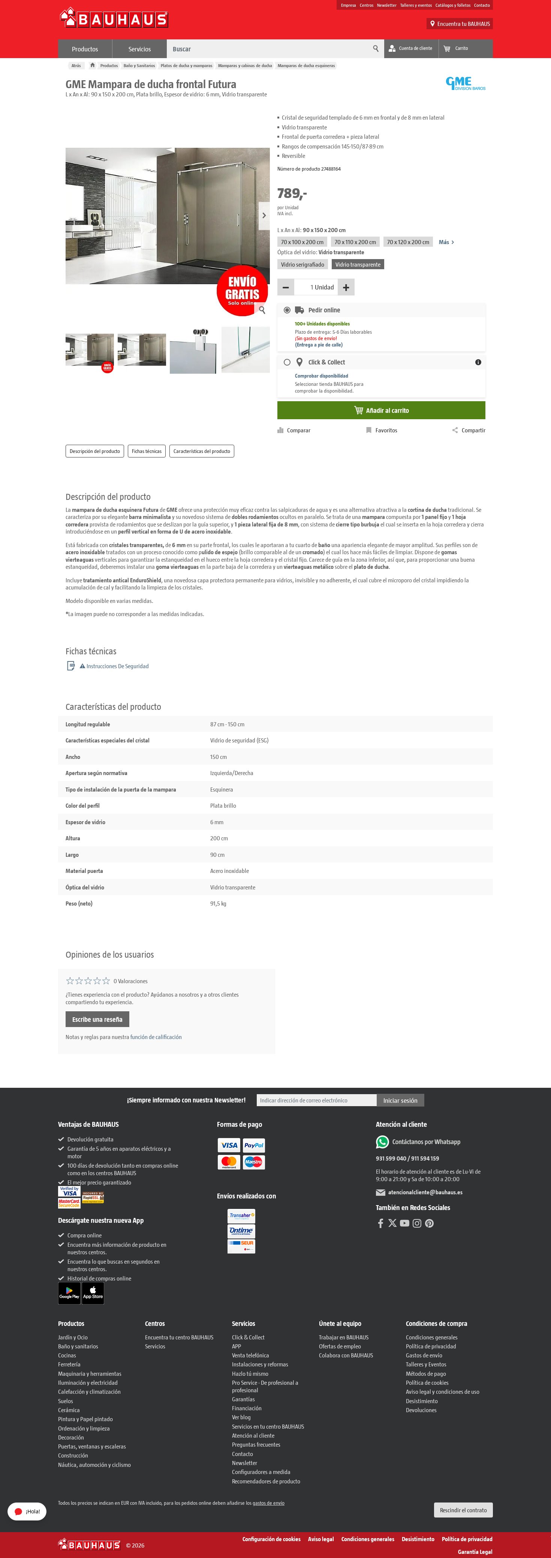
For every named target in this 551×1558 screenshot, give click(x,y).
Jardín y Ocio (73, 1337)
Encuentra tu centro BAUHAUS (179, 1337)
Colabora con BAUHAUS (346, 1355)
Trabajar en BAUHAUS (343, 1337)
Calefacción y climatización (89, 1391)
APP (236, 1346)
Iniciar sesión (400, 1100)
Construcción (73, 1455)
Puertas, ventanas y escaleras (92, 1446)
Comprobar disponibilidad (321, 375)
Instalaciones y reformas (260, 1364)
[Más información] (478, 362)
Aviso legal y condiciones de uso (442, 1391)
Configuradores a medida (261, 1471)
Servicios (140, 49)
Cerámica (69, 1409)
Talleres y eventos (416, 4)
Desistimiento (422, 1400)
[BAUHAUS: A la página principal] (114, 21)
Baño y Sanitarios (139, 65)
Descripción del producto (95, 451)
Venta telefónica (250, 1355)
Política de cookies (427, 1382)
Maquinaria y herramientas (89, 1373)
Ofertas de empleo (340, 1346)
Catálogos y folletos (453, 4)
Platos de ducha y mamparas (187, 65)
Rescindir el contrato (463, 1509)
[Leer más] (241, 1158)
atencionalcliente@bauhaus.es (425, 1191)
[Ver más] (241, 1230)
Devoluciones (421, 1409)
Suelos (65, 1400)
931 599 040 (391, 1158)
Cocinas (67, 1355)
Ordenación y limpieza (84, 1428)
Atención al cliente (253, 1435)
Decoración (71, 1437)
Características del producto (202, 451)
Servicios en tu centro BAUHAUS (268, 1426)
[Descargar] (70, 1292)
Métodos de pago (426, 1373)
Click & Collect (248, 1337)
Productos (85, 49)
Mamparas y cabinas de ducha (245, 65)
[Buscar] (374, 48)
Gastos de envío (424, 1355)
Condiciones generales (432, 1337)
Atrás (76, 65)
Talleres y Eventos (426, 1364)
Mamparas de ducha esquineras (306, 65)
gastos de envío (268, 1503)
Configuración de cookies (272, 1538)
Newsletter (387, 4)
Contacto (482, 4)
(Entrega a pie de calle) (319, 344)
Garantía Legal (475, 1551)
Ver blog (241, 1416)
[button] (264, 216)
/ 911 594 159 (422, 1158)
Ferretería (69, 1364)
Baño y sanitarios (78, 1346)
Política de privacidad (431, 1346)
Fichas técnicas (147, 451)
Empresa (348, 4)
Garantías (243, 1398)
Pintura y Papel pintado (85, 1418)
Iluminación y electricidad (88, 1382)
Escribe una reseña (97, 1019)
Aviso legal (321, 1538)
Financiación (247, 1407)
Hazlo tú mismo (250, 1373)
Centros (366, 4)
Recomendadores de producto (266, 1481)
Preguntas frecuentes (256, 1444)
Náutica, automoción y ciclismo (94, 1464)
